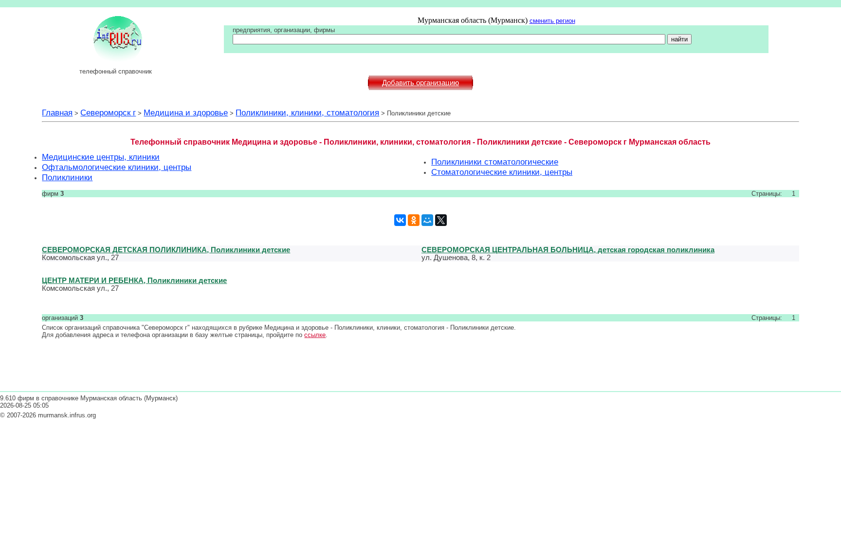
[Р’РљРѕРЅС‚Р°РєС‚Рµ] (400, 220)
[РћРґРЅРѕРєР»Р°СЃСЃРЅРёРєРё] (414, 220)
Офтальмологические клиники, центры (116, 167)
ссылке (315, 334)
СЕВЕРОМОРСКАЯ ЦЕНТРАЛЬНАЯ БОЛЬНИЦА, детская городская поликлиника (567, 249)
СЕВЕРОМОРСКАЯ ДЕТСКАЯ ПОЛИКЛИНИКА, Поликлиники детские (166, 249)
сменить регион (552, 20)
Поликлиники (67, 177)
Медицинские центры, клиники (101, 157)
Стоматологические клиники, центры (501, 172)
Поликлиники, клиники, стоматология (307, 112)
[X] (441, 220)
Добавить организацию (420, 83)
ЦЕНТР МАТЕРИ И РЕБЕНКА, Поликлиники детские (134, 280)
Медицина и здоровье (186, 112)
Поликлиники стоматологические (494, 162)
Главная (57, 112)
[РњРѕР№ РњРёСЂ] (427, 220)
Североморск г (108, 112)
